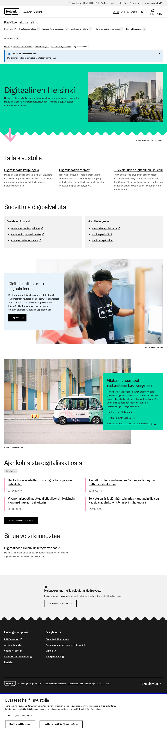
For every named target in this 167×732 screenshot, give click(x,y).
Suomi (116, 11)
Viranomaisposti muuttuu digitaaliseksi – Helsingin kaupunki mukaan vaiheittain (41, 500)
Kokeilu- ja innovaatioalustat (121, 417)
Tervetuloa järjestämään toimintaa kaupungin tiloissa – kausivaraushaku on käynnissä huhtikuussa (125, 500)
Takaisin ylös (149, 684)
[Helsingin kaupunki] (10, 684)
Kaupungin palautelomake (28, 234)
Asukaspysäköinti (102, 234)
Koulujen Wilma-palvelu (26, 240)
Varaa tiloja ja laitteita (106, 228)
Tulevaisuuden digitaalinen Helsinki (138, 170)
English (134, 11)
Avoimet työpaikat (102, 240)
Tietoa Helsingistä (42, 46)
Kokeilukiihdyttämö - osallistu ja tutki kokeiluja (132, 423)
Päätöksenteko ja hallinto (22, 46)
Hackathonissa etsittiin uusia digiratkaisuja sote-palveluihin (40, 482)
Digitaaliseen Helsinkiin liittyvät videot (32, 548)
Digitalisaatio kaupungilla (21, 170)
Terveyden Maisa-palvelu (27, 228)
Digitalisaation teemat (74, 170)
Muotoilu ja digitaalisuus (61, 46)
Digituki (19, 317)
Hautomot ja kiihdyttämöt (120, 412)
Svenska (125, 11)
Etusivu (7, 46)
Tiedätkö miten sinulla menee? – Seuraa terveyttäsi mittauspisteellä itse (122, 482)
